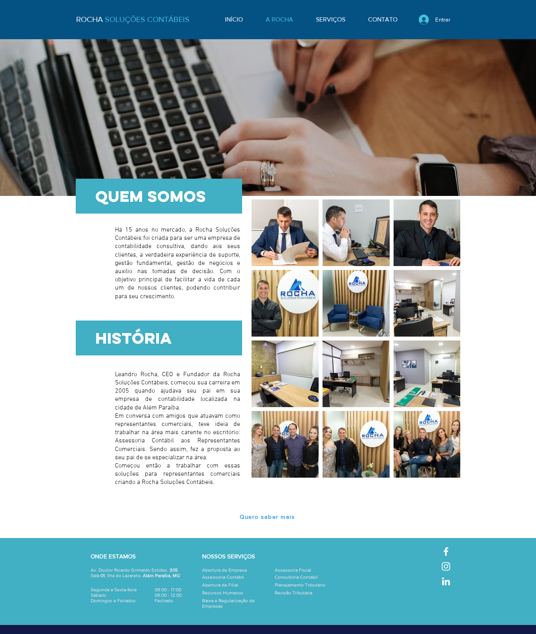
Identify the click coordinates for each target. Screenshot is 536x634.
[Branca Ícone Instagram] (446, 566)
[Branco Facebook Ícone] (446, 551)
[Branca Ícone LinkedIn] (446, 581)
